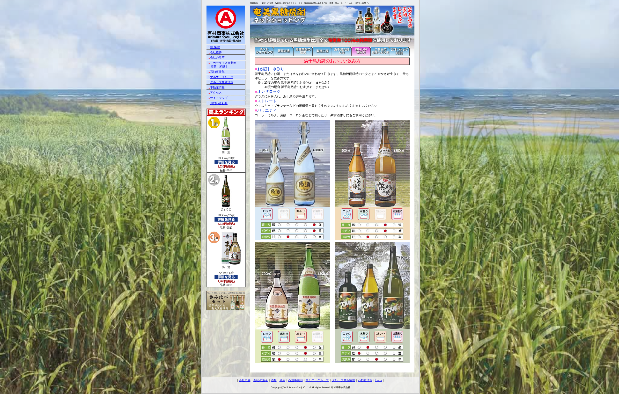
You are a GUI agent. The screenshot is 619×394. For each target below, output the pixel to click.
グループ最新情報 (221, 82)
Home (378, 380)
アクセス (216, 92)
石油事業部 (217, 71)
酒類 (213, 66)
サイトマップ (219, 98)
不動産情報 (217, 87)
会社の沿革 (217, 57)
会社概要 (216, 52)
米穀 (222, 66)
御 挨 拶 (215, 47)
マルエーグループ (221, 77)
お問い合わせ (219, 103)
